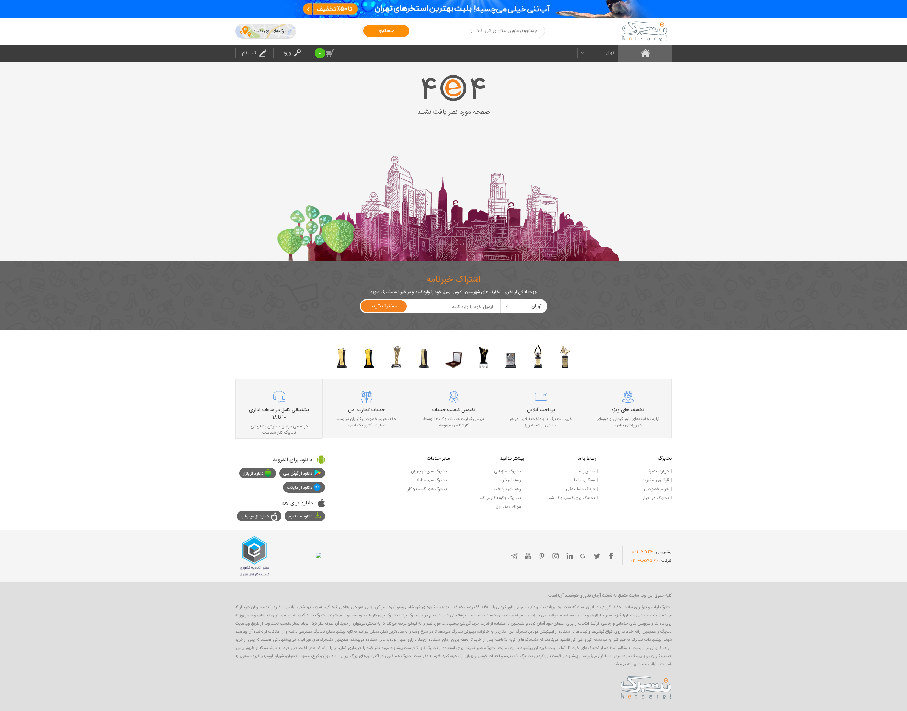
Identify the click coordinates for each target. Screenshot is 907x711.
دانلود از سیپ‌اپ (255, 516)
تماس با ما (586, 471)
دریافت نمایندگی (580, 489)
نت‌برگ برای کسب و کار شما (571, 498)
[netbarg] (646, 686)
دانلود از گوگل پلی (297, 473)
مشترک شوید (384, 306)
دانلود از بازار (253, 473)
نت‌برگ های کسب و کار (427, 489)
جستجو (386, 31)
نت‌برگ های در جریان (429, 471)
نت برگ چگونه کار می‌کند (500, 498)
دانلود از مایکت (299, 487)
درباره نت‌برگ (657, 471)
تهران (609, 52)
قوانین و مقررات (655, 480)
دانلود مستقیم (300, 516)
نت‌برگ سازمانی (507, 471)
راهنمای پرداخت (507, 489)
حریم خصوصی (656, 489)
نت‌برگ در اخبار (656, 498)
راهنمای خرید (509, 480)
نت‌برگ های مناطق (431, 480)
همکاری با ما (584, 480)
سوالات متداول (508, 506)
